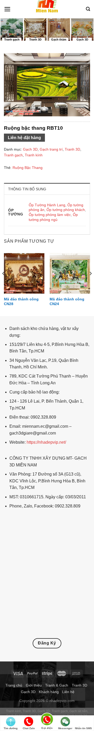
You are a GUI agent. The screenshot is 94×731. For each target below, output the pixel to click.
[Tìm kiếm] (88, 9)
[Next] (90, 284)
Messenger (65, 728)
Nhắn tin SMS (83, 728)
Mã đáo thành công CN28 (21, 301)
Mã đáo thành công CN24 (67, 301)
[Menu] (7, 9)
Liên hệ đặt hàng (24, 137)
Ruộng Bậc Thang (28, 167)
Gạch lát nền (78, 711)
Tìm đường (10, 728)
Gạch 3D (30, 149)
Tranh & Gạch (56, 685)
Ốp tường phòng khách (65, 210)
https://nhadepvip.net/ (46, 442)
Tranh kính (34, 155)
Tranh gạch (13, 155)
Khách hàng (49, 692)
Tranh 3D (72, 149)
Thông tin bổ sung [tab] (27, 189)
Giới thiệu (34, 685)
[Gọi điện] (47, 720)
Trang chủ (13, 685)
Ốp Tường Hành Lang (47, 205)
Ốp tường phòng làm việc (50, 215)
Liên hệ (68, 692)
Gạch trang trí (51, 149)
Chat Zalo (29, 728)
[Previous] (3, 284)
